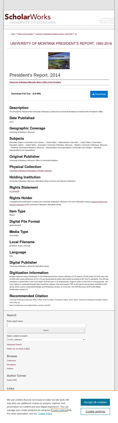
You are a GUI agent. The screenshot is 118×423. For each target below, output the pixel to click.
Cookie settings (59, 410)
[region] (59, 406)
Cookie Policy (45, 413)
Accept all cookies (95, 402)
